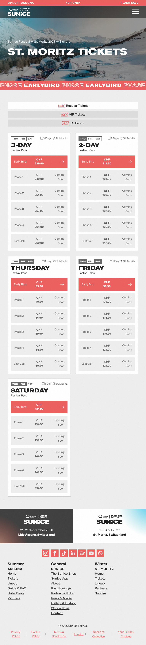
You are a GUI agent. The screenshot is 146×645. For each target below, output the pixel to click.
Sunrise (100, 593)
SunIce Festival (19, 41)
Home (12, 573)
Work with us (60, 608)
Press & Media (61, 598)
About (55, 583)
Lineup (12, 583)
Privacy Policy (16, 634)
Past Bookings (61, 588)
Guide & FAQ (17, 588)
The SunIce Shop (63, 573)
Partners (14, 598)
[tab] (73, 105)
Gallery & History (63, 603)
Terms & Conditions (59, 634)
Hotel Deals (16, 593)
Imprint (78, 634)
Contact (57, 613)
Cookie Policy (35, 634)
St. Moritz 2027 (44, 41)
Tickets (65, 41)
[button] (135, 12)
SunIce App (59, 578)
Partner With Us (62, 593)
